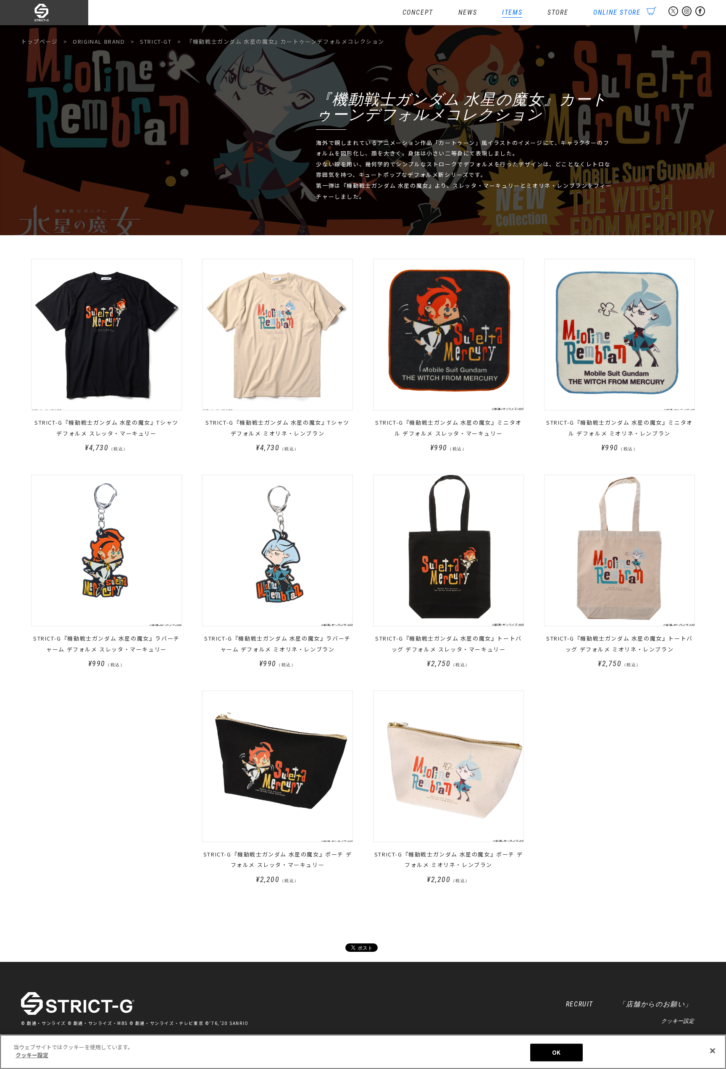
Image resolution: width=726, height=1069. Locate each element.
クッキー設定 (677, 1021)
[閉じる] (712, 1050)
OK (556, 1052)
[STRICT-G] (54, 13)
